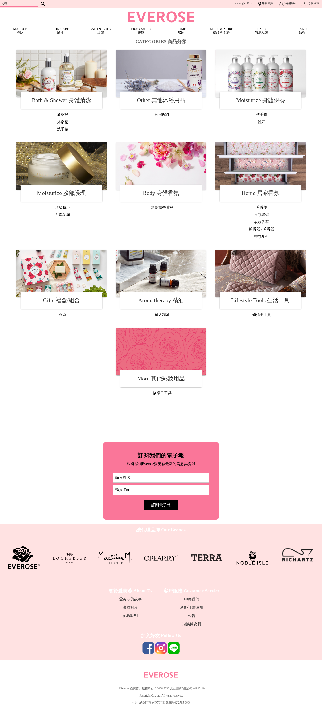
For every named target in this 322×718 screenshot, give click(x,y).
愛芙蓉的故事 (130, 599)
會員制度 (130, 607)
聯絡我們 (191, 599)
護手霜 (261, 114)
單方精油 (162, 315)
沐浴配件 (162, 114)
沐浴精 (62, 122)
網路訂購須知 (191, 607)
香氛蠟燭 (261, 215)
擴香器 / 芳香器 (261, 229)
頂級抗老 (62, 207)
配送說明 (130, 616)
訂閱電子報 (161, 505)
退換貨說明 (191, 624)
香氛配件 (261, 237)
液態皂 (62, 114)
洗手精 (62, 129)
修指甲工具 (261, 315)
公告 (191, 616)
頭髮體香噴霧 (162, 207)
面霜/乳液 (63, 215)
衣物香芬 (261, 222)
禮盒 (62, 315)
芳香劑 (261, 207)
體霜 (261, 122)
